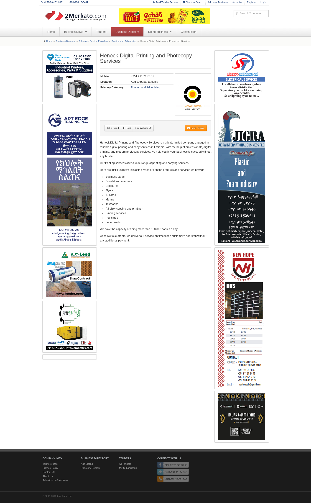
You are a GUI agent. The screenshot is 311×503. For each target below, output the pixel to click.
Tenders (101, 31)
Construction (188, 31)
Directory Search (194, 2)
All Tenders (125, 463)
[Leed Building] (69, 273)
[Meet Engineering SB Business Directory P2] (69, 76)
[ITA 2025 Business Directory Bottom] (241, 416)
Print (128, 128)
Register (251, 2)
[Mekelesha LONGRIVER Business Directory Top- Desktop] (164, 16)
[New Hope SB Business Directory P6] (241, 318)
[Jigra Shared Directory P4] (241, 174)
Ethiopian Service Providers (93, 41)
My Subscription (128, 468)
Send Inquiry (197, 128)
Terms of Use (50, 463)
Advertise (237, 2)
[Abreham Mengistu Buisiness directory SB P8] (69, 326)
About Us (48, 476)
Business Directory (127, 31)
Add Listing (87, 463)
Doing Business (158, 31)
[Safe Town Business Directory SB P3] (241, 76)
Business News (74, 31)
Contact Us (49, 472)
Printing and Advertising (124, 41)
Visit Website (142, 128)
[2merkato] (78, 16)
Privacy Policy (50, 468)
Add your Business (218, 2)
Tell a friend (113, 128)
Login (263, 2)
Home (51, 31)
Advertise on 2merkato (55, 480)
